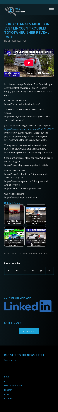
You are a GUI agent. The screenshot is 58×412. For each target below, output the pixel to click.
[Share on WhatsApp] (25, 270)
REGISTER (8, 390)
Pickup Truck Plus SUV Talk (34, 253)
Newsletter (8, 399)
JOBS (6, 381)
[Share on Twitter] (17, 270)
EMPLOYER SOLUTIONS (13, 385)
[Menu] (50, 9)
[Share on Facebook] (8, 270)
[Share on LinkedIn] (41, 270)
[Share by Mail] (49, 270)
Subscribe (10, 360)
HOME (6, 377)
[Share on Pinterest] (33, 270)
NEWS (6, 394)
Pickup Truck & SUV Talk (15, 41)
